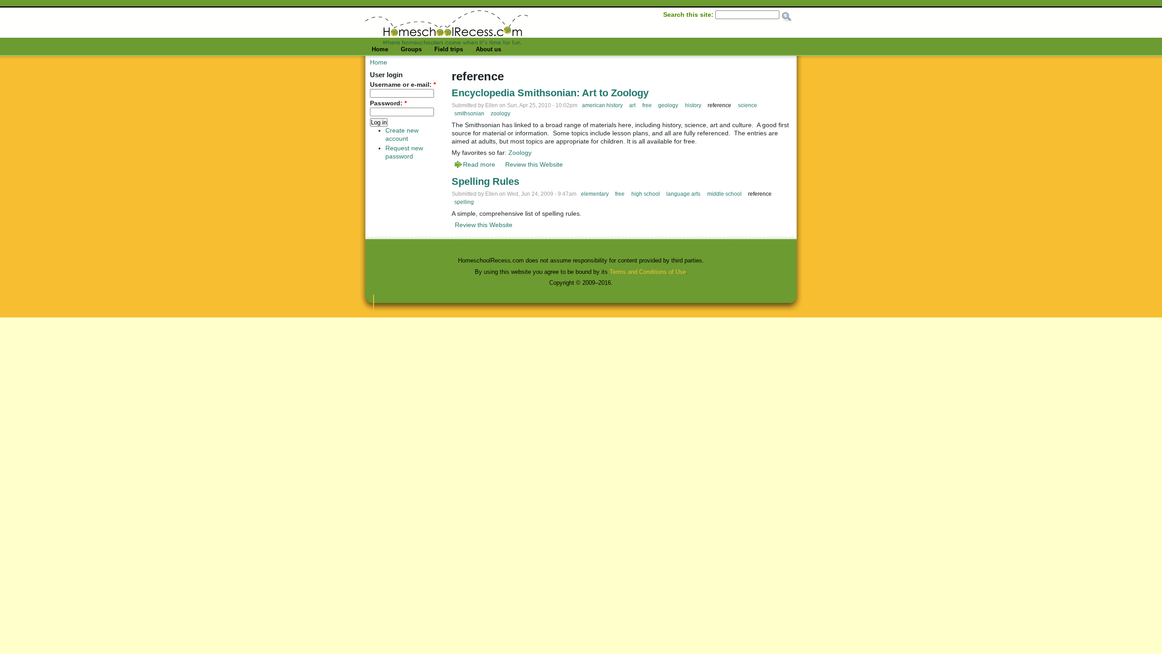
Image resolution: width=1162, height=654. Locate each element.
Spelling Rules (485, 181)
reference (719, 105)
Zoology (520, 152)
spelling (464, 202)
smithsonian (469, 113)
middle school (724, 194)
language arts (683, 194)
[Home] (446, 42)
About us (488, 49)
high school (645, 194)
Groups (411, 49)
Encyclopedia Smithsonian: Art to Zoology (550, 93)
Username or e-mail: (403, 84)
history (693, 105)
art (632, 105)
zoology (500, 113)
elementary (595, 194)
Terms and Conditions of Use (648, 271)
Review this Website (534, 164)
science (747, 105)
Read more (479, 164)
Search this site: (689, 14)
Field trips (448, 49)
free (647, 105)
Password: (388, 103)
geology (668, 105)
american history (602, 105)
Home (380, 49)
